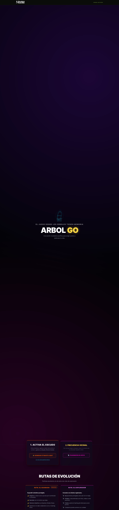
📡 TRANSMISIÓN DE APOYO (76, 455)
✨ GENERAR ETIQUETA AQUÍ (43, 455)
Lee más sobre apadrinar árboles (43, 459)
